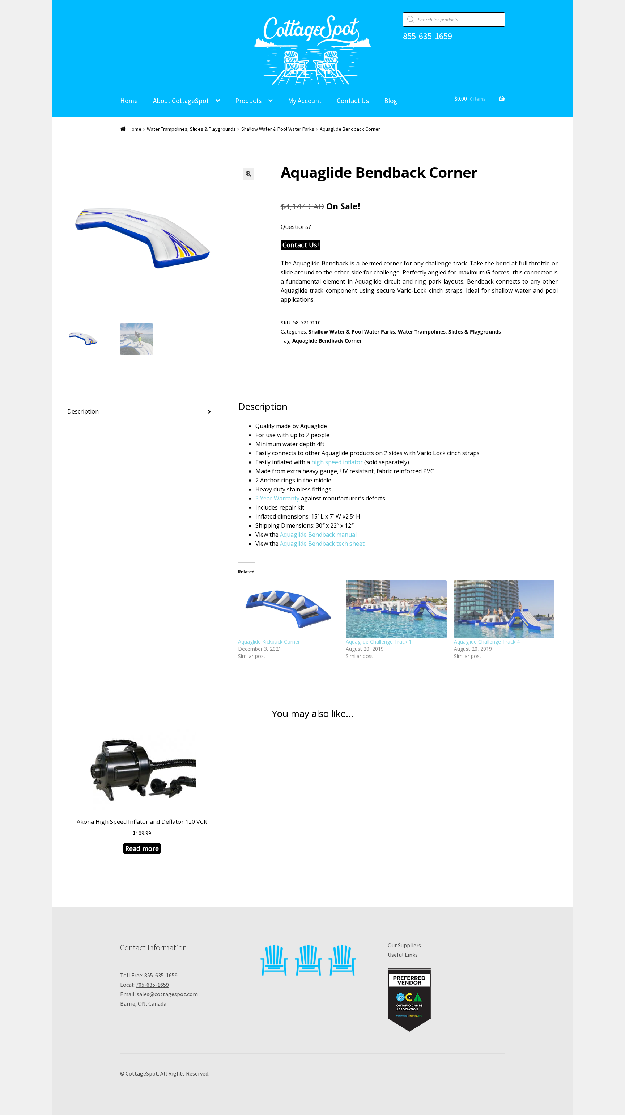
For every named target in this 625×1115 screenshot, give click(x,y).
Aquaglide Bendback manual (318, 534)
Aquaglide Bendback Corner (327, 340)
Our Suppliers (404, 945)
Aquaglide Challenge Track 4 (487, 641)
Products (248, 100)
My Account (305, 100)
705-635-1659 (152, 984)
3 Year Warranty (277, 498)
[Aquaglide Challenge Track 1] (396, 609)
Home (129, 100)
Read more (142, 848)
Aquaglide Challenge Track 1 (379, 641)
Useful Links (403, 954)
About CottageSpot (181, 100)
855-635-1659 (427, 36)
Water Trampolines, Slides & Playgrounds (191, 129)
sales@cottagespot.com (167, 994)
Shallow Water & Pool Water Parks (277, 129)
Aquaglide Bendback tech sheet (322, 544)
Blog (390, 100)
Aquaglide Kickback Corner (269, 641)
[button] (248, 174)
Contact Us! (300, 244)
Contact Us (353, 100)
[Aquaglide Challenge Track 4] (504, 609)
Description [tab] (83, 411)
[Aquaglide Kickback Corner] (288, 609)
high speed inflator (337, 462)
